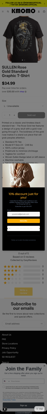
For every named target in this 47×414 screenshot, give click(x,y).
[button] (4, 409)
